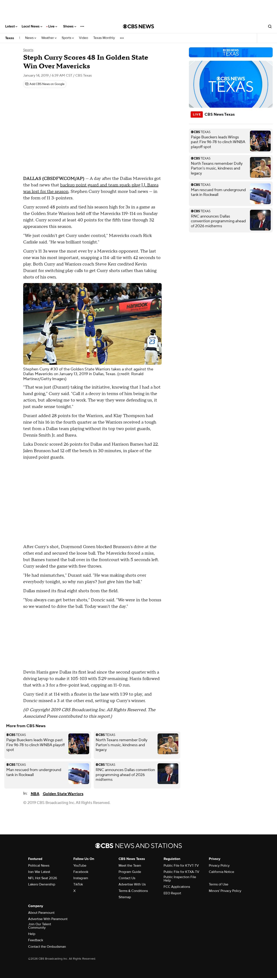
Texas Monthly (104, 38)
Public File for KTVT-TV (181, 865)
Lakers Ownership (41, 884)
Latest (10, 26)
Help (31, 934)
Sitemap (125, 897)
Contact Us (127, 878)
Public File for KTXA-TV (181, 872)
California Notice (221, 872)
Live (51, 26)
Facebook (80, 872)
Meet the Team (130, 865)
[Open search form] (270, 26)
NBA (35, 793)
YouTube (79, 865)
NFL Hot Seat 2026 (42, 878)
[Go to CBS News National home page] (138, 26)
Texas (9, 38)
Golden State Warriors (63, 793)
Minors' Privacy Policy (225, 891)
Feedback (35, 940)
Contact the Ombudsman (47, 946)
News (29, 38)
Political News (38, 865)
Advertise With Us (132, 884)
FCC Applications (177, 886)
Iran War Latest (39, 872)
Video (83, 38)
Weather (48, 38)
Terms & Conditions (133, 891)
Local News (31, 26)
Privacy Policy (219, 865)
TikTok (78, 884)
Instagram (80, 878)
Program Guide (130, 872)
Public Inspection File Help (180, 878)
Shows (68, 26)
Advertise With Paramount (48, 919)
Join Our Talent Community (39, 925)
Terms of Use (218, 884)
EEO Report (172, 893)
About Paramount (41, 912)
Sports (67, 38)
